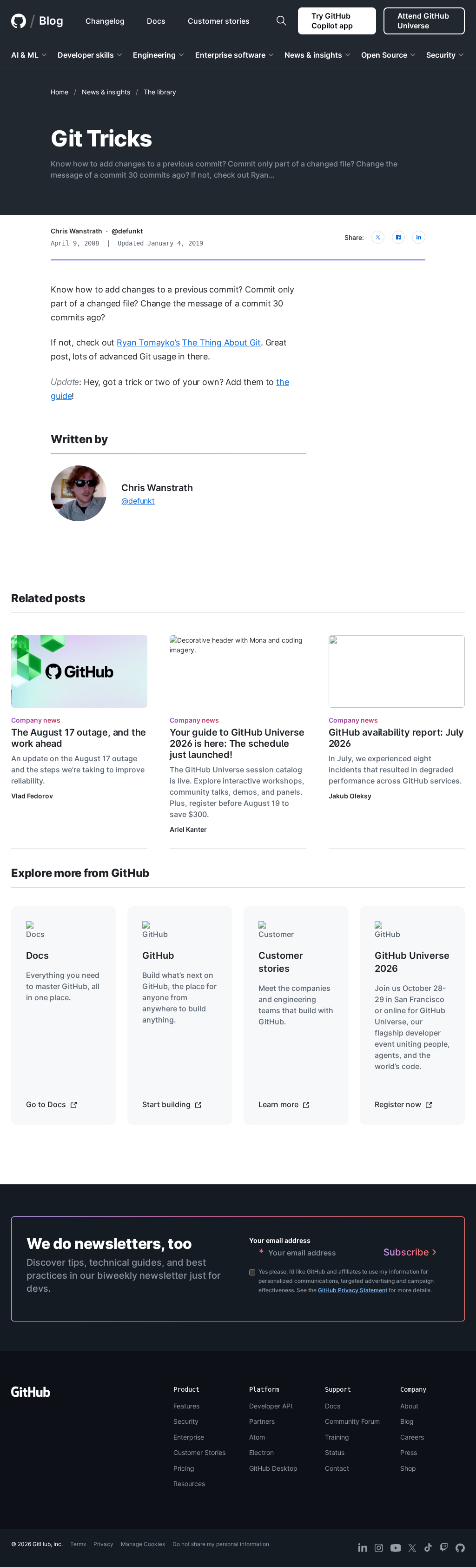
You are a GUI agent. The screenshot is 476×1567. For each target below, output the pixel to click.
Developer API (270, 1406)
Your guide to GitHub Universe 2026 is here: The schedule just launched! (237, 743)
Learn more (279, 1104)
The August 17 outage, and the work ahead (78, 738)
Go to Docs (47, 1104)
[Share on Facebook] (398, 237)
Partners (262, 1421)
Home (59, 92)
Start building (167, 1104)
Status (334, 1452)
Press (408, 1452)
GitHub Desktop (273, 1468)
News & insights (106, 92)
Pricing (183, 1468)
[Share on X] (377, 237)
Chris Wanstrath (76, 231)
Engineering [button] (154, 55)
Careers (412, 1437)
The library (160, 92)
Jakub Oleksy (350, 796)
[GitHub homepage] (18, 20)
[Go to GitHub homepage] (30, 1395)
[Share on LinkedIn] (418, 237)
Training (337, 1437)
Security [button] (441, 55)
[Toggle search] (281, 21)
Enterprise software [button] (230, 55)
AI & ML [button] (25, 55)
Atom (257, 1437)
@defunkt (127, 231)
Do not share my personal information (220, 1543)
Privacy (103, 1543)
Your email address (280, 1240)
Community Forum (352, 1421)
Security (185, 1421)
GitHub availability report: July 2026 (396, 738)
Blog (51, 20)
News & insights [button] (313, 55)
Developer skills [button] (86, 55)
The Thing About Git (221, 342)
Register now (399, 1104)
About (409, 1406)
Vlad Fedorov (32, 796)
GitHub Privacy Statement (352, 1290)
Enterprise (188, 1437)
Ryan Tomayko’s (148, 342)
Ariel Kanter (188, 829)
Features (186, 1406)
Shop (408, 1468)
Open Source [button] (384, 55)
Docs (332, 1406)
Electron (261, 1452)
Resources (189, 1483)
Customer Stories (199, 1452)
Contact (337, 1468)
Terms (78, 1543)
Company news (35, 720)
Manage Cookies (143, 1543)
